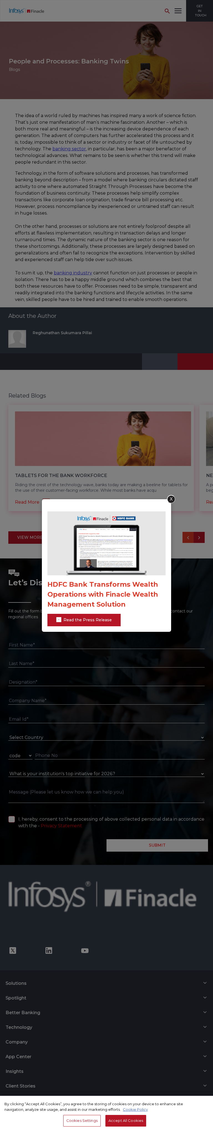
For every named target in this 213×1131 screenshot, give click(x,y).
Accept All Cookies (125, 1120)
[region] (106, 1113)
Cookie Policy (135, 1109)
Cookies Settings (82, 1120)
